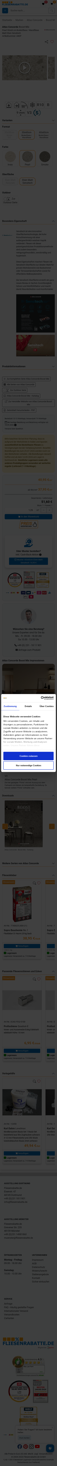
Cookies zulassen (29, 756)
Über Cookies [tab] (47, 706)
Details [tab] (28, 706)
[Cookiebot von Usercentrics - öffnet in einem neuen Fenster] (41, 698)
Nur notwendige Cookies (28, 765)
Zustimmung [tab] (10, 706)
